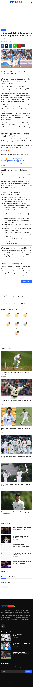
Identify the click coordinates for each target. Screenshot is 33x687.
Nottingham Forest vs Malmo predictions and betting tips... (21, 545)
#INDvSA (3, 161)
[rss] (3, 626)
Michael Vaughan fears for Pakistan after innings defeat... (16, 457)
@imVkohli (21, 161)
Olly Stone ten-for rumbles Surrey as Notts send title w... (15, 373)
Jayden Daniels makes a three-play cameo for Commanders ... (22, 644)
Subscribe (28, 671)
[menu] (2, 3)
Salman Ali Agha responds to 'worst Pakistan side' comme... (16, 401)
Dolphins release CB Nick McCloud (20, 635)
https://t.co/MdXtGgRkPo (14, 159)
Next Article (15, 300)
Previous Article (17, 294)
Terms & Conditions (6, 683)
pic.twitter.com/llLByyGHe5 (8, 163)
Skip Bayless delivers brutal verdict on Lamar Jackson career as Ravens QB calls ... (16, 302)
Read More (26, 281)
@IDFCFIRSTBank (12, 161)
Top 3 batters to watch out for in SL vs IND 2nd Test (15, 485)
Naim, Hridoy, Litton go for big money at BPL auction (16, 296)
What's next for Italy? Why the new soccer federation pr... (22, 528)
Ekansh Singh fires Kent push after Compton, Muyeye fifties (15, 512)
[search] (31, 3)
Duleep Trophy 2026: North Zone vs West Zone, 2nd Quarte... (15, 429)
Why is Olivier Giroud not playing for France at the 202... (22, 553)
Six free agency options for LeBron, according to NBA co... (22, 562)
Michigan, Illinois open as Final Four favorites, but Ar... (21, 536)
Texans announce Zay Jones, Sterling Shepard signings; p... (21, 652)
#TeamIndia (24, 159)
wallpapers (4, 587)
